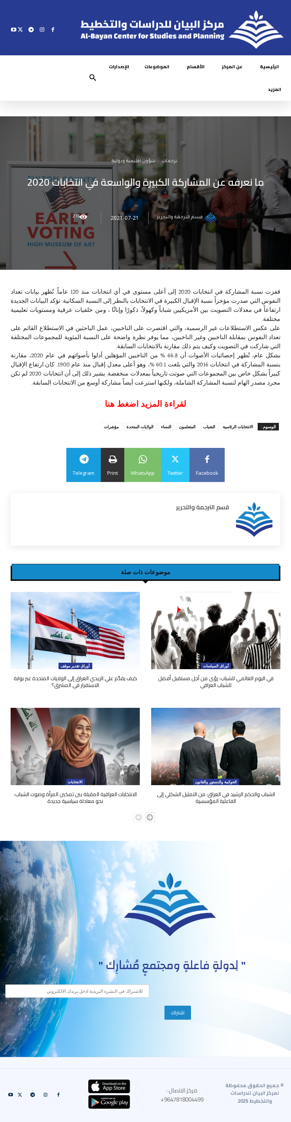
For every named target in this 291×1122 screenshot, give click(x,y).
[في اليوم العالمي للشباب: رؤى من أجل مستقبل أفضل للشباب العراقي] (215, 631)
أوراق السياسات (216, 665)
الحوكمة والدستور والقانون (216, 781)
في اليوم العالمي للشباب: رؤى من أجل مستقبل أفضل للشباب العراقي (216, 681)
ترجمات (169, 162)
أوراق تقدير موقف (75, 665)
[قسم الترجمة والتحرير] (212, 218)
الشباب (209, 426)
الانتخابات (75, 781)
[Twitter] (20, 29)
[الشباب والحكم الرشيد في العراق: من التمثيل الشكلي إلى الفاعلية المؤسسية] (215, 747)
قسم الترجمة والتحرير (180, 218)
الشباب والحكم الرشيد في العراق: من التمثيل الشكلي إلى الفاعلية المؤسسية (216, 797)
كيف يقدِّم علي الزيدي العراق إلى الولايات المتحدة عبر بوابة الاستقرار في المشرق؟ (75, 681)
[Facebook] (53, 29)
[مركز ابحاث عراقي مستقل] (170, 904)
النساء (166, 426)
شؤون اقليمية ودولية (133, 162)
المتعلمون (187, 426)
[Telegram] (31, 29)
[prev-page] (138, 817)
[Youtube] (14, 29)
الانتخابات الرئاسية (238, 426)
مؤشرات (111, 426)
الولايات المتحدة (140, 426)
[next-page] (150, 817)
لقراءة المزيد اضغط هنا (145, 404)
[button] (92, 78)
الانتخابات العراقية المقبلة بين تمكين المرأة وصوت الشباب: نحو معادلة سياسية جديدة (75, 797)
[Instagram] (42, 29)
